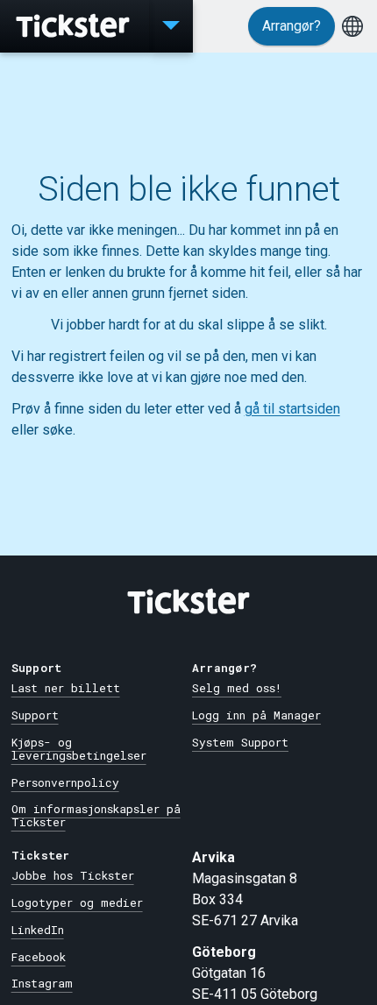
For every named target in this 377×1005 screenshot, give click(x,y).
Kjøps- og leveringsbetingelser (78, 748)
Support (35, 715)
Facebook (38, 957)
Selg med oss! (236, 688)
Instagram (42, 983)
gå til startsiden (292, 408)
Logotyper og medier (77, 902)
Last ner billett (65, 688)
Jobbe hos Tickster (72, 875)
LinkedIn (37, 930)
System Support (240, 742)
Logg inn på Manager (256, 715)
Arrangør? (291, 26)
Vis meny (171, 26)
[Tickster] (74, 26)
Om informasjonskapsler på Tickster (96, 815)
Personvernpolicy (65, 782)
